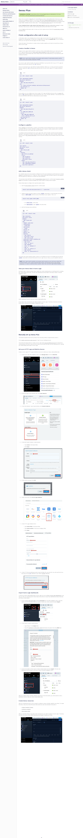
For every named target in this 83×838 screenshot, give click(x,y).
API (4, 32)
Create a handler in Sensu (27, 707)
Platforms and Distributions (9, 13)
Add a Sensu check (26, 711)
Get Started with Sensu (8, 12)
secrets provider (27, 94)
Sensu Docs (4, 2)
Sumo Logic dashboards (55, 595)
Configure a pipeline (26, 709)
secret (59, 93)
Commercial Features (7, 15)
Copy (63, 188)
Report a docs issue (72, 15)
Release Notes (6, 10)
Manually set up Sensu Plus (74, 27)
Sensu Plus (5, 19)
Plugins (4, 35)
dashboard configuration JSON (35, 627)
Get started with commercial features (35, 15)
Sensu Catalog (6, 30)
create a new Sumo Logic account (28, 340)
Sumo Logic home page (30, 600)
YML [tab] (21, 72)
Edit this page (5, 44)
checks (20, 175)
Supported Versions (7, 17)
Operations (5, 23)
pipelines (24, 127)
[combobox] (72, 2)
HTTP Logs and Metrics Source (49, 20)
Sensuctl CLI (6, 26)
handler (43, 573)
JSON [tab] (24, 72)
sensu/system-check (40, 179)
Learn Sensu (6, 37)
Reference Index (6, 33)
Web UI (4, 28)
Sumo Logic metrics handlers (39, 52)
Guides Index (6, 24)
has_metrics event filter (31, 135)
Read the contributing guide (8, 46)
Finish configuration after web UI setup (75, 25)
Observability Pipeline (8, 21)
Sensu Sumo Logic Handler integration (28, 59)
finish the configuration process (52, 25)
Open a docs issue (6, 43)
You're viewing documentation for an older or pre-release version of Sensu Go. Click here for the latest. (41, 4)
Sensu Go (5, 8)
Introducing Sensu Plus (46, 22)
